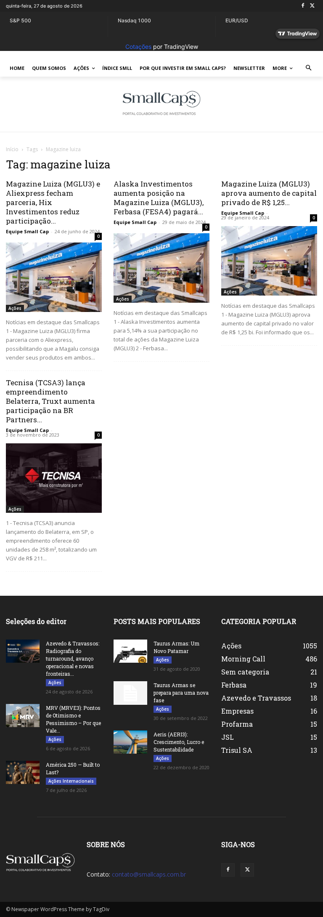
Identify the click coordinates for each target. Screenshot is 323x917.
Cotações (138, 46)
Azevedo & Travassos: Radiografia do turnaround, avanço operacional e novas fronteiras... (72, 658)
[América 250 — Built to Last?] (23, 772)
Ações (14, 308)
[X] (312, 6)
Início (12, 149)
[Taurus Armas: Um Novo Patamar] (130, 651)
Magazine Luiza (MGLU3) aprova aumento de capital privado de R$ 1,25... (269, 193)
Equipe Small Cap (27, 231)
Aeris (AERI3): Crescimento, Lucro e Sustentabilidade (179, 742)
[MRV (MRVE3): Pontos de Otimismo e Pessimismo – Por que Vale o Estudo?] (23, 715)
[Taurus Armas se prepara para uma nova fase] (130, 693)
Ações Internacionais (71, 781)
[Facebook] (302, 6)
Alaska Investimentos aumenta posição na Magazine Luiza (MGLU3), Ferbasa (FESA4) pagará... (159, 197)
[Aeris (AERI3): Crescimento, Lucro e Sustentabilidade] (130, 742)
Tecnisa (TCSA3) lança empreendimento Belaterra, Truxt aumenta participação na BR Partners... (50, 401)
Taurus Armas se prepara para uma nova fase (181, 693)
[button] (309, 68)
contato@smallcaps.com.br (149, 874)
